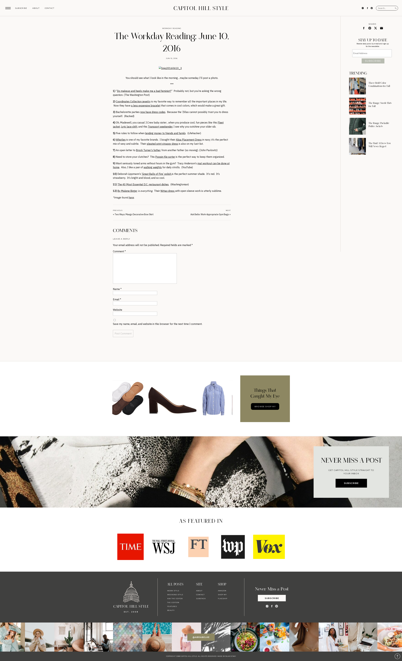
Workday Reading (171, 28)
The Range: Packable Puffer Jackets (379, 125)
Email (117, 299)
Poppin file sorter (165, 156)
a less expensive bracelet (145, 105)
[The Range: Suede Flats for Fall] (357, 106)
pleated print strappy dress (162, 143)
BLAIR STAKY (230, 656)
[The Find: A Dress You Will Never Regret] (357, 146)
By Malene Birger (127, 190)
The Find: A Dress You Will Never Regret (380, 145)
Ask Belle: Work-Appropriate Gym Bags (209, 214)
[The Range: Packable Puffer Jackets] (357, 126)
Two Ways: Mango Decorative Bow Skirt (134, 214)
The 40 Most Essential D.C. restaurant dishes (143, 184)
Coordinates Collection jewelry (133, 101)
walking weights (153, 167)
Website (117, 309)
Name (117, 289)
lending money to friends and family (165, 133)
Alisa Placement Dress (189, 139)
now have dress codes (152, 112)
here (131, 197)
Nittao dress (167, 190)
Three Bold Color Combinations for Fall (379, 84)
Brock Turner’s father (148, 150)
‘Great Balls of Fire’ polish (157, 173)
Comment (119, 251)
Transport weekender (160, 126)
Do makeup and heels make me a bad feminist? (144, 91)
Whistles (121, 139)
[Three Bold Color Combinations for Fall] (357, 86)
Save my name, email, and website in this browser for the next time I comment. (157, 323)
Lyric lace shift (129, 126)
